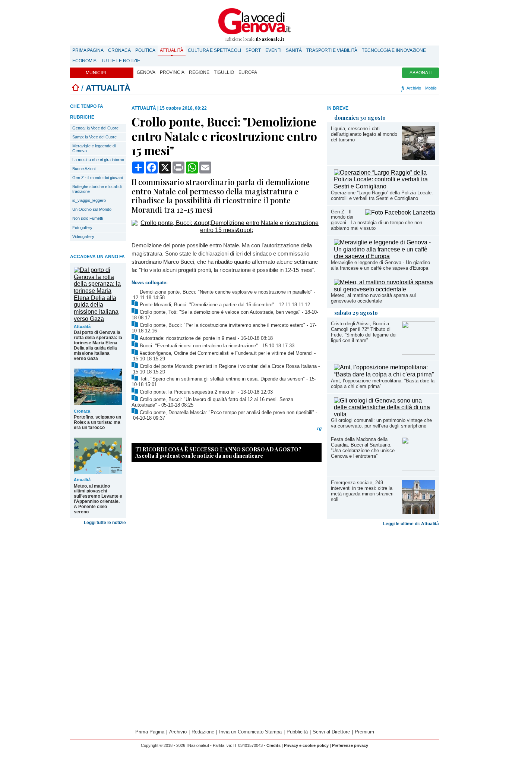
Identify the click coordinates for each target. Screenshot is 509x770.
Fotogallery (82, 227)
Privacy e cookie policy (306, 745)
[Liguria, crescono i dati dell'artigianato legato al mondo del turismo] (418, 157)
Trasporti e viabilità (331, 50)
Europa (247, 72)
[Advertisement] (383, 588)
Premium (364, 732)
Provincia (172, 72)
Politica (145, 50)
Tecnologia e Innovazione (394, 50)
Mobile (431, 88)
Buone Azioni (83, 168)
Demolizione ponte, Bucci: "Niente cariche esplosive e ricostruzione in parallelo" (226, 292)
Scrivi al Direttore (331, 732)
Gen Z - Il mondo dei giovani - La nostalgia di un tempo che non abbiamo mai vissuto (376, 220)
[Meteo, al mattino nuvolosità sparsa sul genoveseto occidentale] (384, 289)
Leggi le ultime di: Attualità (411, 523)
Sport (253, 50)
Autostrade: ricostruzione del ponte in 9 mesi (188, 338)
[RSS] (382, 88)
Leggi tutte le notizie (105, 522)
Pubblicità (297, 732)
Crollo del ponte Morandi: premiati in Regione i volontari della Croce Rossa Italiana (228, 366)
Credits (273, 745)
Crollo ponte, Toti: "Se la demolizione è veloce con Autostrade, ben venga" (220, 312)
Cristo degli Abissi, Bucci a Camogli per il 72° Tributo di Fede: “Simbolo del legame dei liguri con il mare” (363, 332)
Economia (84, 60)
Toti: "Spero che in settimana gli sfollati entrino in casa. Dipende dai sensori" (222, 379)
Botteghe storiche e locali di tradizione (96, 189)
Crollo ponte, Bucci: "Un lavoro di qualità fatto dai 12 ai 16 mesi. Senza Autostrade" (212, 402)
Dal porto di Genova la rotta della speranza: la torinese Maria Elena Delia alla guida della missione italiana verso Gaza (98, 345)
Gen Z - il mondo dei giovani (97, 177)
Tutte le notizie (120, 60)
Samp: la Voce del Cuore (94, 137)
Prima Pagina (88, 50)
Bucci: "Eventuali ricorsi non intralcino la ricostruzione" (199, 345)
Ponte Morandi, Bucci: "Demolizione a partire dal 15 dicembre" (207, 304)
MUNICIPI (96, 72)
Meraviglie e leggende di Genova (94, 148)
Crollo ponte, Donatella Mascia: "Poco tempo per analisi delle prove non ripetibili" (227, 412)
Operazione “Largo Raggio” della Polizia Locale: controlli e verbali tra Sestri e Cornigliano (382, 195)
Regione (199, 72)
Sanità (294, 50)
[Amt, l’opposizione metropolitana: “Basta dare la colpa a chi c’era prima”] (384, 374)
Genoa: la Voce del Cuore (95, 128)
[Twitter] (366, 88)
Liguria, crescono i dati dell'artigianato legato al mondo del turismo (364, 134)
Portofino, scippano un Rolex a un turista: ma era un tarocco (97, 422)
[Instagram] (360, 88)
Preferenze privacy (350, 745)
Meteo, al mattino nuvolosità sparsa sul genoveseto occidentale (373, 298)
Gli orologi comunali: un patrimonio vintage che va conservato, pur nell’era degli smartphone (381, 423)
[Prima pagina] (75, 88)
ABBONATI (420, 72)
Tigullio (224, 72)
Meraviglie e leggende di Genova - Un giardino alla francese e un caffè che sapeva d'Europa (380, 265)
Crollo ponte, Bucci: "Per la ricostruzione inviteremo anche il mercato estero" (222, 325)
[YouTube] (373, 88)
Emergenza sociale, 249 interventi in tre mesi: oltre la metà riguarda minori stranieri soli (362, 491)
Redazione (203, 732)
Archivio (413, 88)
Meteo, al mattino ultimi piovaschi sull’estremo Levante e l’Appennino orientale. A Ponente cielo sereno (98, 499)
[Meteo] (388, 88)
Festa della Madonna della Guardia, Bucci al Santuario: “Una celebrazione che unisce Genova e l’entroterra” (363, 447)
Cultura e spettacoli (214, 50)
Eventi (273, 50)
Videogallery (83, 236)
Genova (146, 72)
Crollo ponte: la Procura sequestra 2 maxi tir (188, 392)
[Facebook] (351, 88)
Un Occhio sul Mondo (91, 209)
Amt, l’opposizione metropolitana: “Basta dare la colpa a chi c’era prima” (382, 383)
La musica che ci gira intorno (98, 159)
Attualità (171, 50)
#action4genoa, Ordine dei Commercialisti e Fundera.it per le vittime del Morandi (226, 353)
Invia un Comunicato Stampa (250, 732)
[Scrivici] (395, 88)
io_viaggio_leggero (89, 200)
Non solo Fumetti (87, 218)
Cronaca (119, 50)
